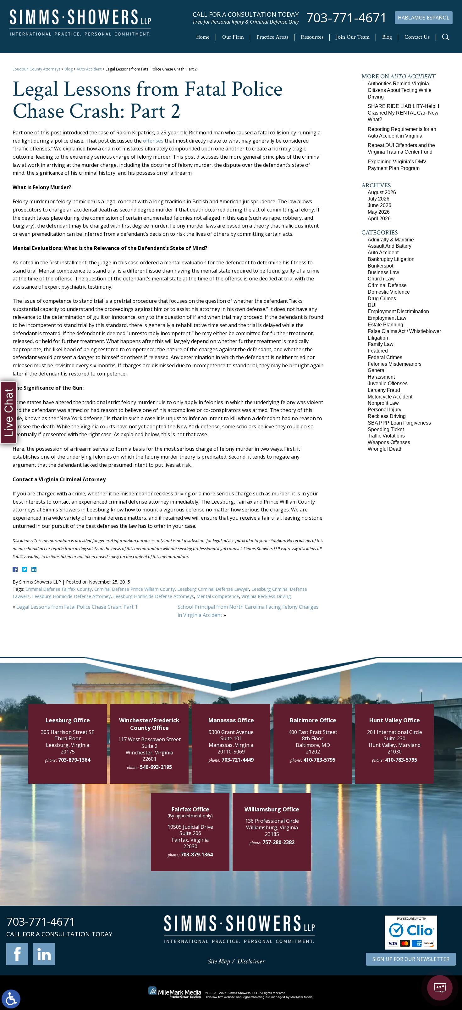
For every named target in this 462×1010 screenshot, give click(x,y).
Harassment (381, 377)
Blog (387, 37)
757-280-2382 (278, 842)
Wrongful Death (385, 449)
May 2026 (379, 212)
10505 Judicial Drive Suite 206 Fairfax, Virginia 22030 (190, 836)
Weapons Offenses (389, 442)
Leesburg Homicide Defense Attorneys (153, 596)
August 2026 (382, 192)
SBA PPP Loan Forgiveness (399, 423)
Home (203, 37)
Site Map (219, 961)
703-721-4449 (238, 759)
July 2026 (378, 198)
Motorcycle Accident (390, 396)
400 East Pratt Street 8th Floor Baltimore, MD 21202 (313, 742)
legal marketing (254, 997)
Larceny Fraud (384, 390)
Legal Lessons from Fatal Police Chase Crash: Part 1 (77, 606)
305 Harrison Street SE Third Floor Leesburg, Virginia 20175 (67, 742)
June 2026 (379, 205)
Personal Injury (384, 409)
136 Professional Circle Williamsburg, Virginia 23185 (272, 827)
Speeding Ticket (386, 429)
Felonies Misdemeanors (394, 364)
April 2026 (379, 218)
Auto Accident (89, 69)
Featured (378, 350)
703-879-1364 (74, 759)
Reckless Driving (387, 416)
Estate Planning (385, 324)
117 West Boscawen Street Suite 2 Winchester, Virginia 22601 (149, 749)
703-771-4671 (346, 17)
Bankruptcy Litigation (391, 259)
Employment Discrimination (398, 311)
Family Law (380, 344)
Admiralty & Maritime (391, 239)
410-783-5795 (319, 759)
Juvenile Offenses (388, 383)
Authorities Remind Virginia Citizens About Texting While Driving (400, 90)
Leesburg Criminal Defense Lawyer (213, 589)
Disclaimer (251, 961)
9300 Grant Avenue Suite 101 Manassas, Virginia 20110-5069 (231, 742)
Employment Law (387, 318)
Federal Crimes (385, 357)
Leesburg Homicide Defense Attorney (71, 596)
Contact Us (417, 37)
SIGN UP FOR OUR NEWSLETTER (410, 959)
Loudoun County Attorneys (36, 69)
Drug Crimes (382, 298)
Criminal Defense (387, 285)
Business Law (383, 272)
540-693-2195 (156, 767)
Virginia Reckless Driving (266, 596)
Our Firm (233, 37)
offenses (153, 140)
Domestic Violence (389, 292)
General (377, 370)
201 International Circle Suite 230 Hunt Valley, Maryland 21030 (394, 742)
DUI (372, 305)
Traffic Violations (386, 435)
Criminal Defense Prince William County (134, 589)
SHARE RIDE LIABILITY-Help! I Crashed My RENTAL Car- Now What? (403, 113)
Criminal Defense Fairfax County (58, 589)
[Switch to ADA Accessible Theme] (11, 999)
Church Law (381, 278)
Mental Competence (217, 596)
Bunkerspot (380, 265)
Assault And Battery (389, 246)
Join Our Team (353, 37)
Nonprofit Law (383, 403)
